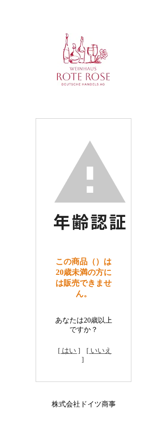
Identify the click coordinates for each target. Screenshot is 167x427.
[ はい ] (69, 350)
